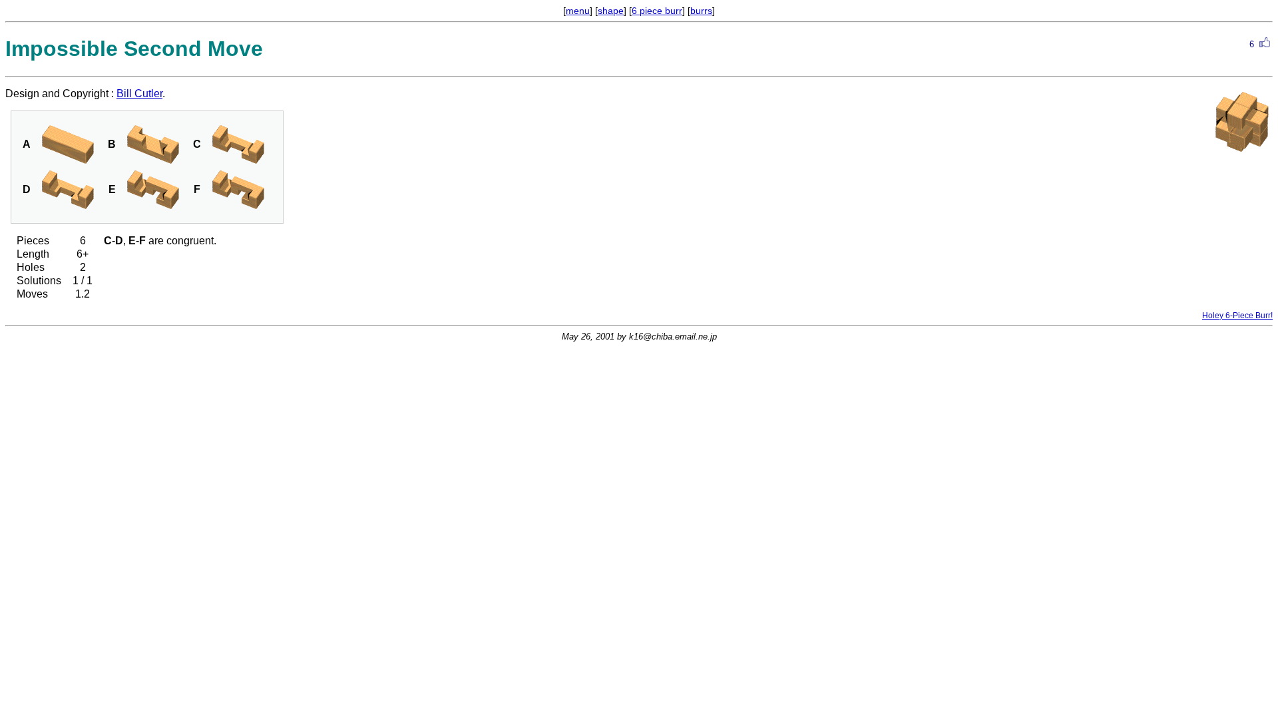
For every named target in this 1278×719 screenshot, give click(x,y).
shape (611, 10)
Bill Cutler (139, 93)
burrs (701, 10)
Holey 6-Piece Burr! (1237, 316)
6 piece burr (657, 10)
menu (578, 10)
